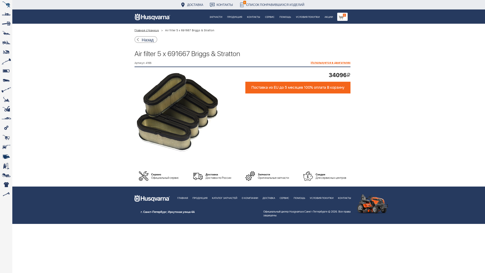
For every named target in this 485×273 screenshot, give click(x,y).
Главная (182, 198)
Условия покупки (308, 17)
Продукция (234, 17)
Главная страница (147, 30)
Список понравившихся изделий (274, 4)
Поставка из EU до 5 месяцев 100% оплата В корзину (297, 87)
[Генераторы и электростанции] (6, 137)
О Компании (250, 198)
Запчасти (216, 17)
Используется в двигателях (330, 62)
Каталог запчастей (224, 198)
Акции (329, 17)
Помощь (285, 17)
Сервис (270, 17)
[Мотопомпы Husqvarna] (6, 156)
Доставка (195, 4)
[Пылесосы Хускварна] (6, 166)
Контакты (225, 4)
